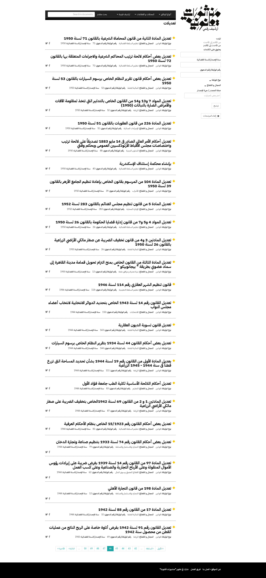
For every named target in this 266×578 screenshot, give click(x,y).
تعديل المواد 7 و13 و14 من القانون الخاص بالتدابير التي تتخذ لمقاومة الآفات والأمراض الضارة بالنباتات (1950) (113, 103)
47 (104, 548)
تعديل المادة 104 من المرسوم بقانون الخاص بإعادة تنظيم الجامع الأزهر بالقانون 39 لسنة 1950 (110, 184)
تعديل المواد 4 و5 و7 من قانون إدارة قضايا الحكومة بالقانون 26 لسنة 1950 (113, 222)
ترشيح (216, 105)
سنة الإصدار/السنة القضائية (209, 59)
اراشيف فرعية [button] (124, 14)
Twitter (46, 43)
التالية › (72, 548)
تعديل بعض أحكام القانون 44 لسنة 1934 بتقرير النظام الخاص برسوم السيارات (111, 343)
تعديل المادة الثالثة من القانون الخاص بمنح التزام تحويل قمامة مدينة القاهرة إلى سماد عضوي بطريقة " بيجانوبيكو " (110, 264)
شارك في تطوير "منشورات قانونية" (174, 569)
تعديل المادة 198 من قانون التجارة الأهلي (139, 488)
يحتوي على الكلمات (212, 49)
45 (116, 548)
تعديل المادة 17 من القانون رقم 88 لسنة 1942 (134, 509)
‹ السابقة (149, 548)
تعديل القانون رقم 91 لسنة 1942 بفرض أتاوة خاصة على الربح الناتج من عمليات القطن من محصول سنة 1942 (110, 530)
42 (135, 548)
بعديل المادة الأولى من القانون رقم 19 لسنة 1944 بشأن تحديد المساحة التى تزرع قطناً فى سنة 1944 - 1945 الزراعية (109, 363)
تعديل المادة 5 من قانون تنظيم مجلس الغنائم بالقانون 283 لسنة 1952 (116, 204)
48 (98, 548)
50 (85, 548)
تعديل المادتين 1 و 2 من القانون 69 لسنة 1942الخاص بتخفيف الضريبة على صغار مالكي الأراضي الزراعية (109, 404)
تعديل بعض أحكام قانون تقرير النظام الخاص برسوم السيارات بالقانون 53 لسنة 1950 (111, 81)
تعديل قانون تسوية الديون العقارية (144, 325)
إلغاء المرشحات (210, 115)
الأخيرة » (61, 548)
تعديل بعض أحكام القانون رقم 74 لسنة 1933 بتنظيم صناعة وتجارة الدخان (113, 442)
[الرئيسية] (200, 18)
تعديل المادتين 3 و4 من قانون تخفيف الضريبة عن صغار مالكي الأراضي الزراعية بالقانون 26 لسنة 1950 (112, 242)
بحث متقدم (102, 14)
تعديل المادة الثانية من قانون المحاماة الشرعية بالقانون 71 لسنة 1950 (117, 38)
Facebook (49, 43)
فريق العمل (196, 569)
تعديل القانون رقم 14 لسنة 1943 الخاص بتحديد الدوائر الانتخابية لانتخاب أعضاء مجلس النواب (109, 305)
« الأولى (160, 548)
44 (123, 548)
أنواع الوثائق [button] (165, 14)
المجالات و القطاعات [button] (145, 14)
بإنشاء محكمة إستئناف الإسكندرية (145, 163)
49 (91, 548)
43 (129, 548)
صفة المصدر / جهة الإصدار (209, 90)
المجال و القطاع (214, 85)
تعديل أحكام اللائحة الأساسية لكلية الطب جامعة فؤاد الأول (126, 383)
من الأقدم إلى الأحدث (212, 42)
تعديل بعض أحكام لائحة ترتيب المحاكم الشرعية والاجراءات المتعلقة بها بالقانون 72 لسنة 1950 (110, 58)
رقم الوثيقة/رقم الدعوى (210, 69)
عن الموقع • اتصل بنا (212, 569)
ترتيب (218, 38)
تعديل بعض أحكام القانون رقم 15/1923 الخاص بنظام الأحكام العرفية (117, 424)
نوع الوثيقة (216, 80)
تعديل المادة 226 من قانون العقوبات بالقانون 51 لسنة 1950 (124, 123)
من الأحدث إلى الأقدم (212, 45)
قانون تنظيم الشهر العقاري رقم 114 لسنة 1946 (134, 284)
